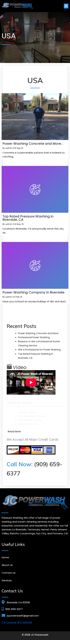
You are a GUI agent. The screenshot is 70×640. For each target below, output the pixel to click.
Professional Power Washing (34, 337)
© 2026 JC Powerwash (35, 634)
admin (8, 148)
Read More (14, 431)
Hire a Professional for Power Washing (39, 349)
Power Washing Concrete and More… (39, 333)
